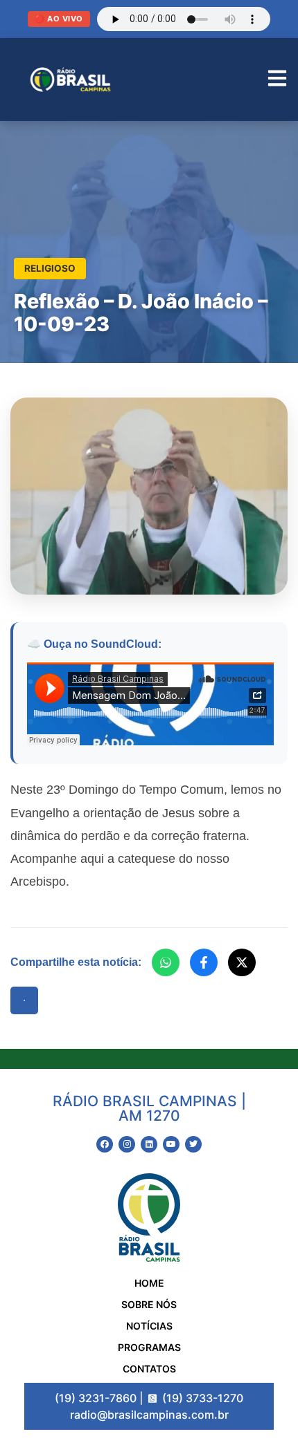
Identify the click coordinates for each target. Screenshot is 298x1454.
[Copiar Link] (24, 1000)
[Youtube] (171, 1144)
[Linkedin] (149, 1144)
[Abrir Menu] (277, 80)
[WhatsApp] (165, 962)
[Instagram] (127, 1144)
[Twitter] (193, 1144)
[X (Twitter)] (242, 962)
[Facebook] (204, 962)
